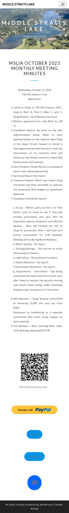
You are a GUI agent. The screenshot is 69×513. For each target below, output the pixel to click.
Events (35, 434)
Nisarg (34, 508)
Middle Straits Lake (19, 4)
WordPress (46, 504)
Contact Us (34, 456)
